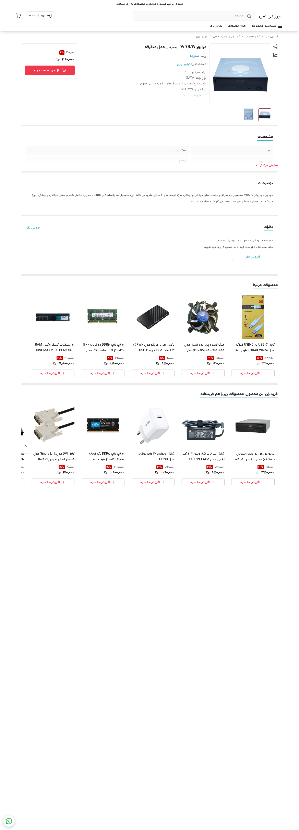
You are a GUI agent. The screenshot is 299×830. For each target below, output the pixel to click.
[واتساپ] (9, 821)
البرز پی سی (271, 16)
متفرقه (194, 56)
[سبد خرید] (18, 15)
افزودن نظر (33, 228)
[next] (26, 445)
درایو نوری (201, 36)
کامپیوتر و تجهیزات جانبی (226, 36)
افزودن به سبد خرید (46, 70)
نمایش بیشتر (269, 165)
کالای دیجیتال (253, 36)
